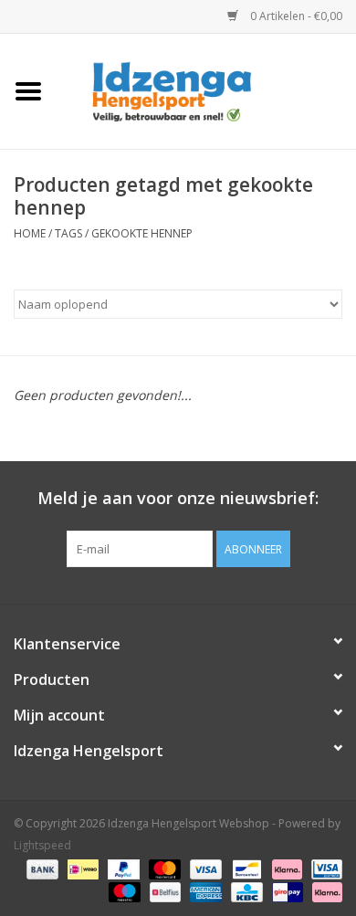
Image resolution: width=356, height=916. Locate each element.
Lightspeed (42, 845)
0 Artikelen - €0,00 (294, 16)
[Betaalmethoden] (40, 868)
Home (30, 233)
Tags (68, 233)
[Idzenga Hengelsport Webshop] (206, 90)
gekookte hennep (142, 233)
